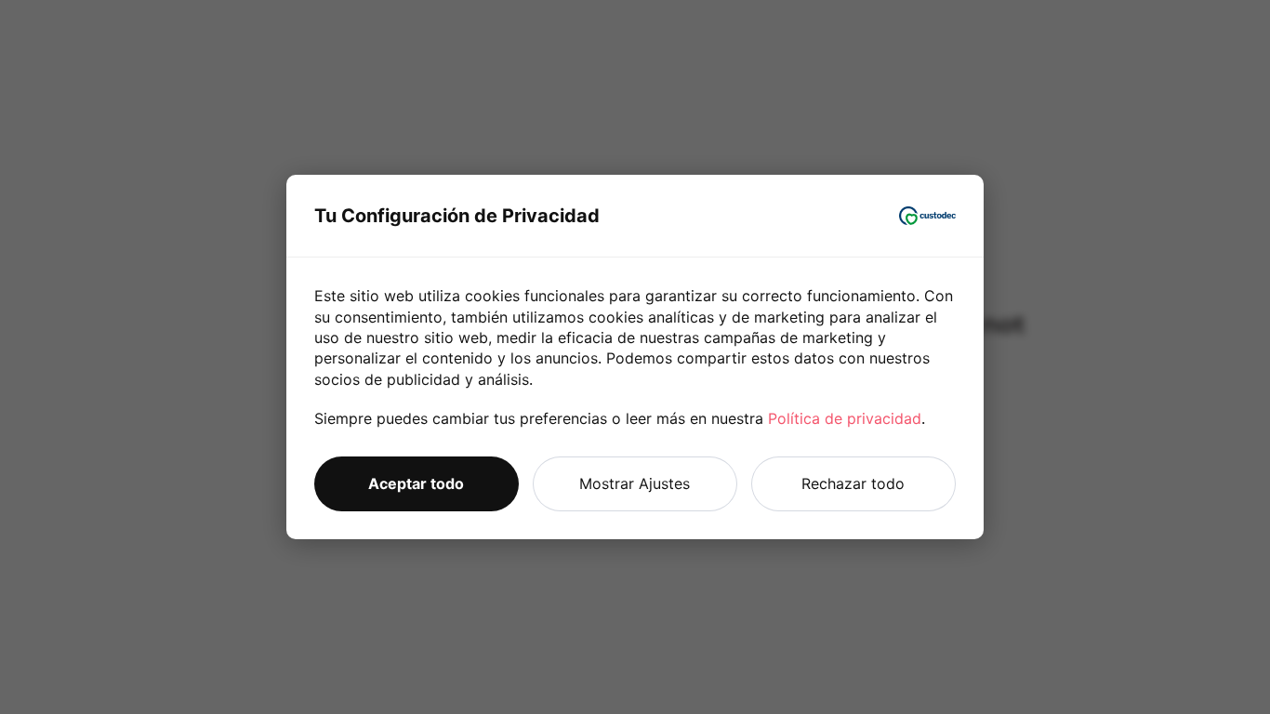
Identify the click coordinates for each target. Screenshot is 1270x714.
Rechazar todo (853, 483)
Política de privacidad (844, 418)
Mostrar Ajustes (634, 483)
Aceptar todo (416, 483)
